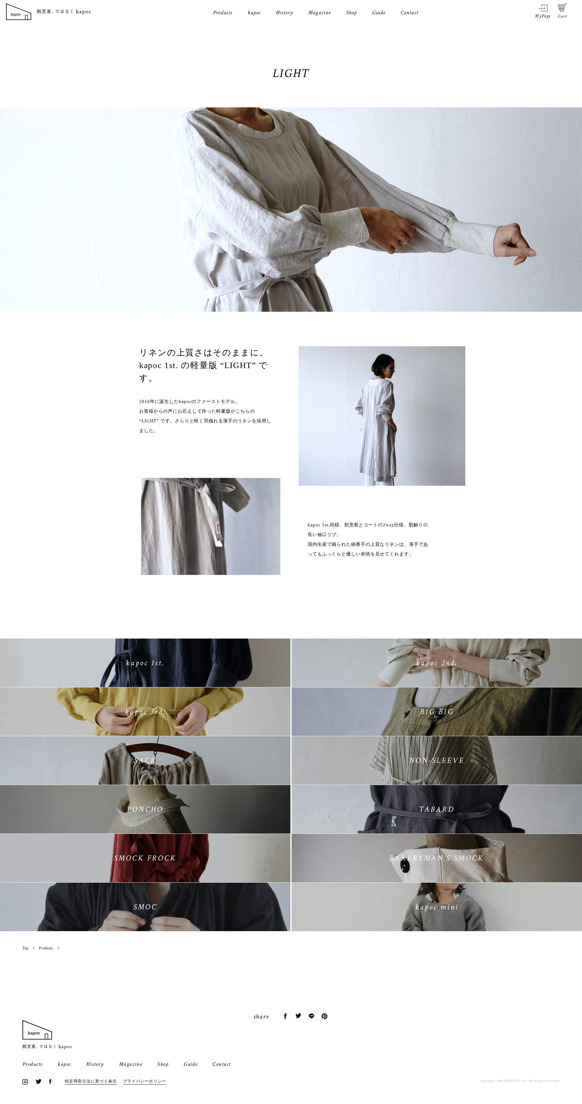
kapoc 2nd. (437, 663)
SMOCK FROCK (145, 858)
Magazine (319, 12)
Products (222, 12)
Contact (409, 12)
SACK (145, 760)
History (284, 12)
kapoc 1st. (145, 663)
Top (25, 948)
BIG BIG (437, 711)
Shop (351, 12)
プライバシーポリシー (144, 1081)
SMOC (145, 907)
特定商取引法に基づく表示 (91, 1081)
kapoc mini (437, 907)
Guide (379, 12)
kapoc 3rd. (145, 711)
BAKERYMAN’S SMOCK (436, 858)
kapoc (254, 12)
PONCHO (145, 809)
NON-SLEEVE (436, 760)
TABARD (436, 809)
